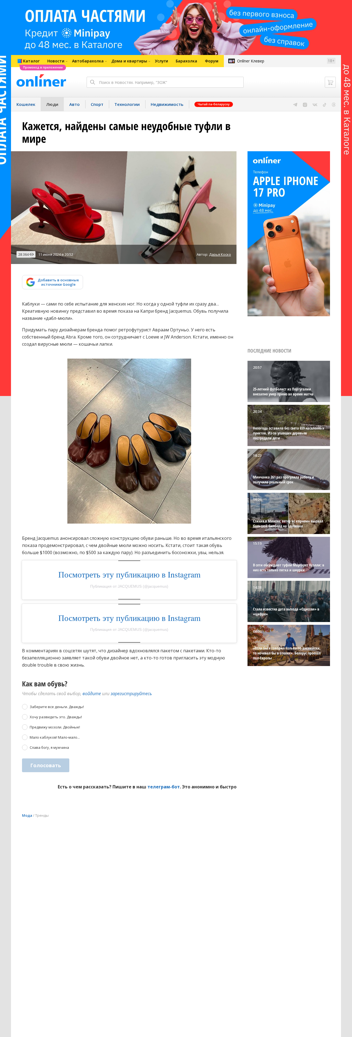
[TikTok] (324, 104)
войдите (91, 694)
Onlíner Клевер (250, 61)
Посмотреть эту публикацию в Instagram (129, 574)
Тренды (42, 815)
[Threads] (333, 104)
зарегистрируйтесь (131, 694)
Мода (27, 815)
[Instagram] (305, 104)
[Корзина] (330, 82)
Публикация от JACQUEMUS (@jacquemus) (129, 586)
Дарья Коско (220, 254)
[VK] (315, 104)
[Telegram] (295, 104)
